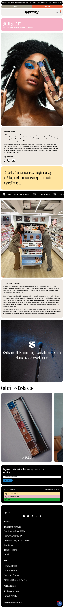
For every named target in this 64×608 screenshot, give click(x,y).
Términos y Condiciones (11, 591)
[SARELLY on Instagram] (36, 516)
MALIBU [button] (10, 499)
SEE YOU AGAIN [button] (13, 493)
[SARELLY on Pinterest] (32, 516)
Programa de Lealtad (10, 565)
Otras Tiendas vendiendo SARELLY (14, 531)
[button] (5, 12)
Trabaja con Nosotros (10, 549)
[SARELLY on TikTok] (40, 516)
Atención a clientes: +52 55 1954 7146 (15, 579)
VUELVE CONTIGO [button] (13, 496)
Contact (6, 554)
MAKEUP (47, 6)
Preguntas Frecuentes (10, 570)
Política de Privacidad (10, 595)
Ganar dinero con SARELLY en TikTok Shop (17, 540)
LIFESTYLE (16, 6)
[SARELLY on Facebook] (24, 516)
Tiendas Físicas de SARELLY (12, 526)
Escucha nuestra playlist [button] (52, 489)
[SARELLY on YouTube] (28, 516)
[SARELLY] (32, 12)
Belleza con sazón (38, 2)
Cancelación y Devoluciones (12, 575)
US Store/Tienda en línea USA (13, 535)
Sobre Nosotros (8, 545)
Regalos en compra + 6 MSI (21, 2)
